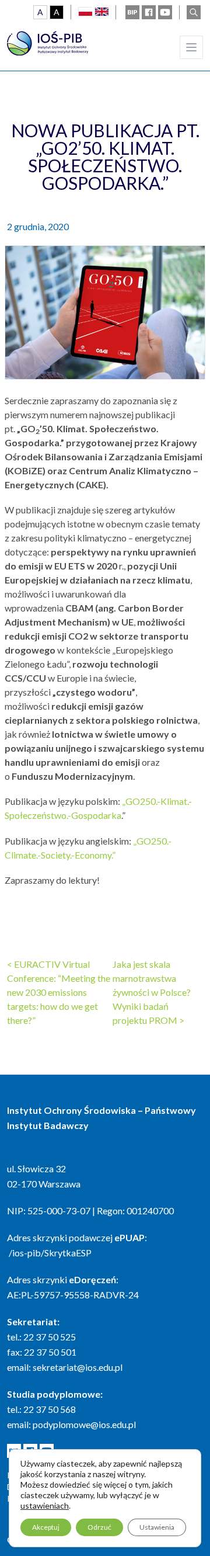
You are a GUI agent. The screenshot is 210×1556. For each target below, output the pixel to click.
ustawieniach (44, 1505)
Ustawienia (156, 1527)
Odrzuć (99, 1527)
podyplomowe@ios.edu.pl (84, 1424)
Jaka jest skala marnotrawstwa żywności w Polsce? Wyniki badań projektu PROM (152, 992)
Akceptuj (46, 1527)
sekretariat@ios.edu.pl (78, 1367)
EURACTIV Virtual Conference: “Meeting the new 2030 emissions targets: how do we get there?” (58, 992)
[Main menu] (191, 47)
